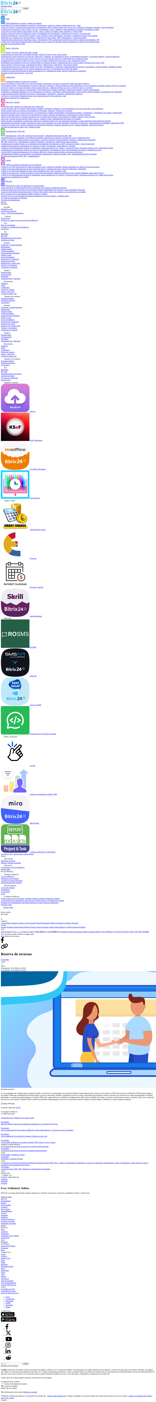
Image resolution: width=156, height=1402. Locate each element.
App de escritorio (7, 1281)
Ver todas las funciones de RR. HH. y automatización (20, 156)
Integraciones (6, 380)
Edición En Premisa (8, 1246)
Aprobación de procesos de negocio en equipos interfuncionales (24, 1151)
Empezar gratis (6, 6)
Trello (3, 1262)
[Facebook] (6, 1329)
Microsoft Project (7, 1266)
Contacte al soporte (8, 1221)
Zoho (3, 1260)
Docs (3, 1250)
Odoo (3, 1273)
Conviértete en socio (8, 1291)
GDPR (8, 1303)
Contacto (4, 1207)
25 (10, 1175)
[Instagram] (8, 1347)
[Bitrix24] (11, 4)
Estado (3, 1225)
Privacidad (9, 1301)
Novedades (5, 960)
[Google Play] (8, 1321)
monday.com (5, 1258)
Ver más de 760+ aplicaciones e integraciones (17, 854)
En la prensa (5, 1209)
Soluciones (5, 1234)
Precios (3, 202)
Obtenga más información (56, 1396)
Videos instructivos (8, 1219)
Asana (3, 1254)
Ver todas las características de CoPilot (15, 177)
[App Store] (8, 1316)
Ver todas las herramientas (10, 200)
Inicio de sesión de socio (10, 1293)
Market (3, 1277)
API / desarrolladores (8, 1283)
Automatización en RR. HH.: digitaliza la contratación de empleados (25, 1169)
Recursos (4, 1242)
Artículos (4, 1232)
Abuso (7, 1307)
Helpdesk (4, 1215)
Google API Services (8, 1285)
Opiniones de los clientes (10, 1236)
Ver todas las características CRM (13, 44)
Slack (3, 1268)
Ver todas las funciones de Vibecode (14, 198)
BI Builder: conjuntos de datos (12, 1159)
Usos (3, 1240)
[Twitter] (8, 1335)
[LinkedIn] (8, 1353)
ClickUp (4, 1256)
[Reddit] (8, 1360)
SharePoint (5, 1270)
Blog (2, 936)
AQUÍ (18, 1108)
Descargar (4, 1248)
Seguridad (9, 1305)
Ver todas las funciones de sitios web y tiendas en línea (20, 127)
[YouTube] (8, 1341)
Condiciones (10, 1299)
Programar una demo (8, 1223)
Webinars (4, 1217)
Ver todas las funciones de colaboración (15, 98)
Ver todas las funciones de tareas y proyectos (17, 73)
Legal (7, 1297)
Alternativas (5, 1238)
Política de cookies (30, 1392)
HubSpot (4, 1264)
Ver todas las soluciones (9, 378)
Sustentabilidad (6, 1211)
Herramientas (6, 1201)
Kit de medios (6, 1205)
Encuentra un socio (8, 1289)
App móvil (5, 1279)
